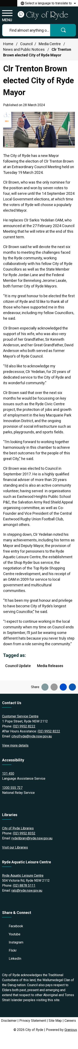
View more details (15, 745)
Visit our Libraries (15, 847)
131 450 (8, 774)
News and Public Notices (24, 49)
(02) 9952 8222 (24, 726)
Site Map (55, 1021)
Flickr (13, 950)
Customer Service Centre (20, 716)
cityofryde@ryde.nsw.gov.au (31, 736)
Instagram (16, 942)
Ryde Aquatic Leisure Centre (22, 875)
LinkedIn (15, 959)
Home (8, 44)
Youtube (14, 934)
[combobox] (47, 3)
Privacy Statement (32, 1021)
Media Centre (50, 44)
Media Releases (50, 666)
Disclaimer (9, 1021)
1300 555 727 (12, 788)
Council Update (18, 666)
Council (26, 44)
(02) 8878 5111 (24, 885)
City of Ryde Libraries (18, 828)
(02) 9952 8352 (24, 833)
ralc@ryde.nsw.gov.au (26, 890)
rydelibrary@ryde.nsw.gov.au (31, 838)
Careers (70, 1021)
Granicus (70, 1030)
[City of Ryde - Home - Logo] (42, 15)
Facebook (16, 926)
